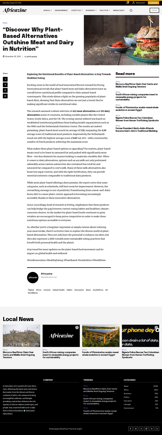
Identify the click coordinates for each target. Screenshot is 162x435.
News (5, 23)
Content (47, 290)
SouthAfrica (98, 290)
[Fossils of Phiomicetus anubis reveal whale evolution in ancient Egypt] (101, 336)
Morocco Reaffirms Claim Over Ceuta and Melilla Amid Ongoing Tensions (19, 355)
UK (106, 290)
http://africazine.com (49, 277)
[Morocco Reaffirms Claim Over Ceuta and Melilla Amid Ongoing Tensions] (21, 336)
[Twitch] (146, 429)
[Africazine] (32, 277)
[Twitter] (5, 84)
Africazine (32, 57)
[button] (130, 10)
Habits (69, 290)
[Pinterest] (5, 90)
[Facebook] (5, 79)
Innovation (79, 290)
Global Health (59, 290)
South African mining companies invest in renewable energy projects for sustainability (137, 97)
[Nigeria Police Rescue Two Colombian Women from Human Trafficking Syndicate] (140, 336)
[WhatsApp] (5, 96)
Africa (38, 290)
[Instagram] (136, 429)
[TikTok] (141, 429)
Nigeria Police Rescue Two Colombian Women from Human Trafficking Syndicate (140, 355)
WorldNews (33, 293)
